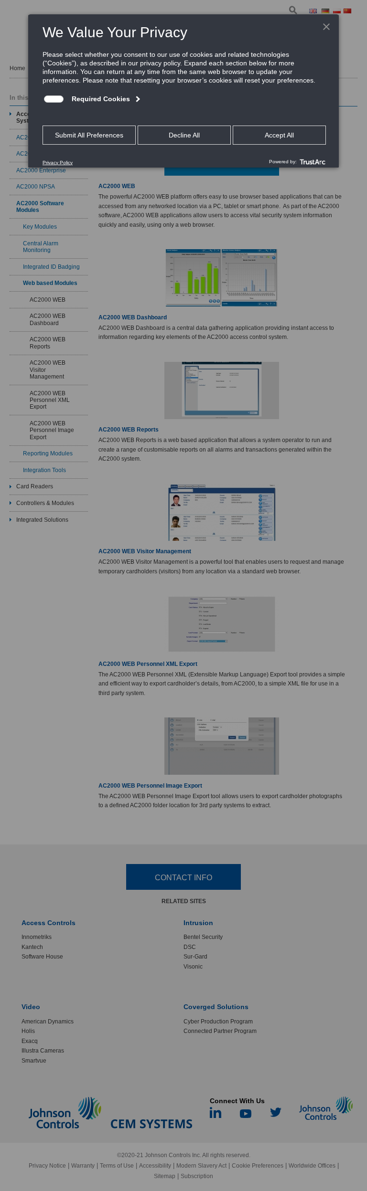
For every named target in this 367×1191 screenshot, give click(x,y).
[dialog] (183, 90)
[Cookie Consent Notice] (183, 91)
